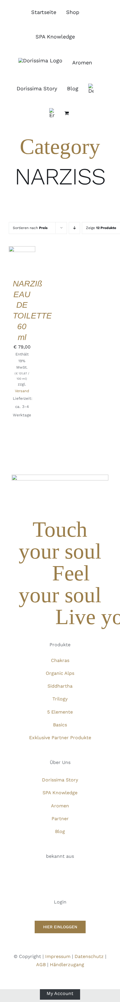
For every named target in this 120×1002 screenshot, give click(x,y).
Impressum (57, 956)
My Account (60, 993)
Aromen (60, 806)
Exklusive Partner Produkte (60, 737)
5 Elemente (60, 712)
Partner (60, 818)
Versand (22, 391)
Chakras (60, 660)
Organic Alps (60, 673)
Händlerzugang (67, 964)
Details (22, 263)
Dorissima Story (60, 780)
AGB (41, 964)
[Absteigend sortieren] (74, 228)
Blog (60, 831)
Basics (60, 725)
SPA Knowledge (60, 792)
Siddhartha (60, 686)
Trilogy (60, 699)
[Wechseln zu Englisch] (51, 113)
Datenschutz (89, 956)
